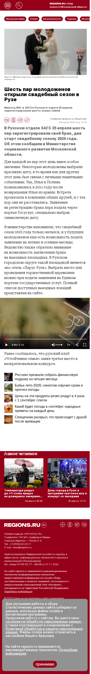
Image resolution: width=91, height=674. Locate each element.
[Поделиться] (77, 345)
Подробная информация (18, 591)
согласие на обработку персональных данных (43, 622)
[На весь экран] (85, 345)
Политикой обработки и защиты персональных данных (44, 630)
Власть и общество (75, 118)
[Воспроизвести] (6, 345)
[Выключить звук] (53, 345)
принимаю (45, 664)
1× (68, 345)
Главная (56, 118)
